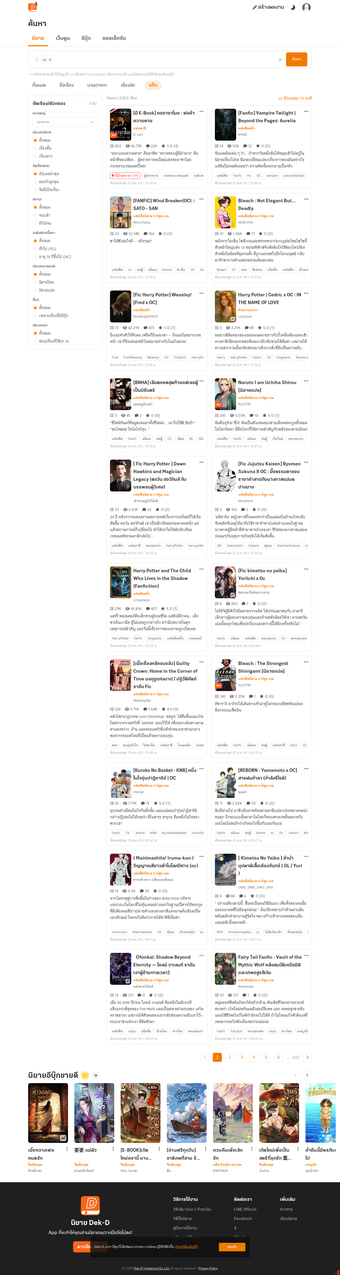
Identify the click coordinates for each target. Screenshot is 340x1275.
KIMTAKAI (220, 1171)
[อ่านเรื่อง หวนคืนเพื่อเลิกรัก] (233, 1113)
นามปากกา (97, 85)
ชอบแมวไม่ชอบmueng (253, 592)
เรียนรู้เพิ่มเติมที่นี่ (186, 1247)
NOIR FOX (245, 222)
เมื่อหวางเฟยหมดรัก (41, 1154)
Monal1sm (245, 501)
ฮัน (169, 1171)
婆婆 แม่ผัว (85, 1150)
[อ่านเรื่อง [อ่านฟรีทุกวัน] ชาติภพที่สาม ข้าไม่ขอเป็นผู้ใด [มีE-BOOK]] (187, 1113)
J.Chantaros (141, 600)
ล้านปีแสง (35, 1171)
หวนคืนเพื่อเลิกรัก (228, 1154)
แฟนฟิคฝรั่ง (246, 128)
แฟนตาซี (139, 128)
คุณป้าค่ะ (311, 1171)
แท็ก (153, 85)
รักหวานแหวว (248, 310)
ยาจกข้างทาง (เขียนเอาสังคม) (153, 880)
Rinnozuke (245, 986)
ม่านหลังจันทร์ (84, 1171)
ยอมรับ (232, 1247)
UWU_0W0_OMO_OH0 (255, 887)
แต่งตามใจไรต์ (143, 986)
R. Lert (138, 135)
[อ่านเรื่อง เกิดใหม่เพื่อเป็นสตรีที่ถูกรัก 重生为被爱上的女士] (279, 1113)
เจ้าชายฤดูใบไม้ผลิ (145, 501)
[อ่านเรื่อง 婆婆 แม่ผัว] (94, 1113)
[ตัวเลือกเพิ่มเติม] (201, 112)
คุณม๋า (242, 792)
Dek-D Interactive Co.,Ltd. (151, 1268)
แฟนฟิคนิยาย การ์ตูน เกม (151, 216)
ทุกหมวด (43, 122)
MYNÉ (242, 135)
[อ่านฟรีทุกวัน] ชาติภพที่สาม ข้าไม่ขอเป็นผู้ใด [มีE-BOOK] (183, 1154)
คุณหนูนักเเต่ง (142, 404)
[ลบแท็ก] (49, 58)
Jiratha (264, 1171)
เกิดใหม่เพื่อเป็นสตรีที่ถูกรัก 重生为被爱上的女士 (276, 1154)
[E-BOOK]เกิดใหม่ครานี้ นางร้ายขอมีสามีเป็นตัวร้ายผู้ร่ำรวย (137, 1154)
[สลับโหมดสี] (292, 7)
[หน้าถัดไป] (307, 1057)
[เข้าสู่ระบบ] (306, 7)
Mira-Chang (141, 222)
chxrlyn (138, 792)
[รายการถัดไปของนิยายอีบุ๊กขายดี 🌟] (307, 1075)
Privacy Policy (208, 1268)
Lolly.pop (245, 316)
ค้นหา (296, 59)
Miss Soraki (129, 1171)
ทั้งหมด (39, 85)
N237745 (244, 404)
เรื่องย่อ (128, 85)
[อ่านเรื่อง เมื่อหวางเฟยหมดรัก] (48, 1113)
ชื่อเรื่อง (67, 85)
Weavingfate (142, 700)
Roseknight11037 (145, 316)
